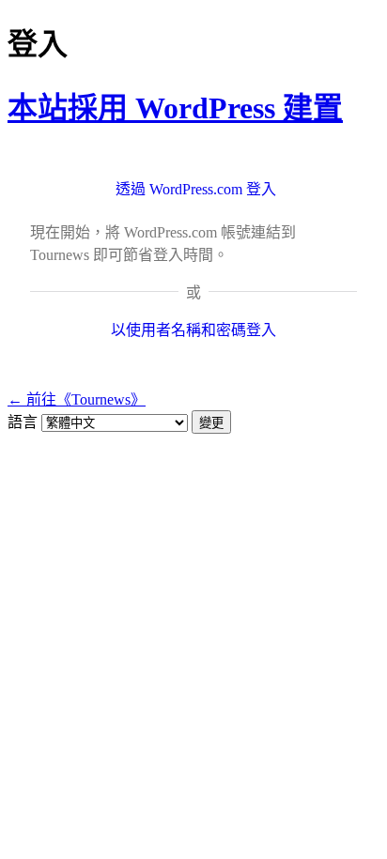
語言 (23, 422)
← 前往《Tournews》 (77, 399)
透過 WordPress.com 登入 (196, 189)
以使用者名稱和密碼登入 (193, 330)
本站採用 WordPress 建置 (175, 108)
